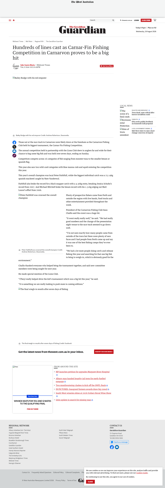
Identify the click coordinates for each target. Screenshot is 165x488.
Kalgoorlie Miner (14, 453)
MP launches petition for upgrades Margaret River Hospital (83, 372)
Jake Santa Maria (108, 66)
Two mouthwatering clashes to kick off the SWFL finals (81, 385)
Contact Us (26, 472)
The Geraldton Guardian (54, 41)
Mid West (29, 41)
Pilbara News (63, 433)
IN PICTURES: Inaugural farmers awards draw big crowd (81, 389)
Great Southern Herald (16, 448)
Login (136, 20)
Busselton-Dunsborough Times (19, 440)
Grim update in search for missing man (73, 400)
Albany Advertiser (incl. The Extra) (19, 430)
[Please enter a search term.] (113, 20)
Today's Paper (141, 28)
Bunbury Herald (14, 438)
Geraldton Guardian (15, 445)
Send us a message (121, 442)
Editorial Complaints (73, 472)
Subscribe (146, 20)
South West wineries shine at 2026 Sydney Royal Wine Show (83, 393)
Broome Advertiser (15, 435)
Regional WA (39, 41)
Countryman (13, 443)
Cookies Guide (142, 473)
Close (90, 482)
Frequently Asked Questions (41, 472)
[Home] (13, 20)
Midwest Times (18, 41)
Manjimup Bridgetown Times (18, 458)
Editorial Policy (58, 472)
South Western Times (66, 435)
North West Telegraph (66, 430)
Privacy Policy (60, 480)
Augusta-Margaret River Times (18, 433)
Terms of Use (71, 480)
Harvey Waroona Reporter (17, 450)
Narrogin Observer (15, 463)
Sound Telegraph (64, 438)
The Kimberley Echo (15, 456)
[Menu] (10, 20)
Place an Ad (152, 28)
